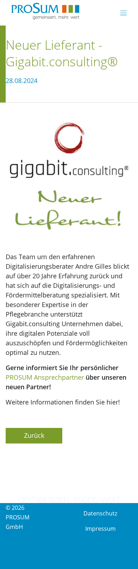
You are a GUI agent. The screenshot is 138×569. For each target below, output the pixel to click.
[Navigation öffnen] (123, 13)
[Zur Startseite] (45, 12)
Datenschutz (100, 513)
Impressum (100, 528)
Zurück (34, 435)
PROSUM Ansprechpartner (45, 377)
